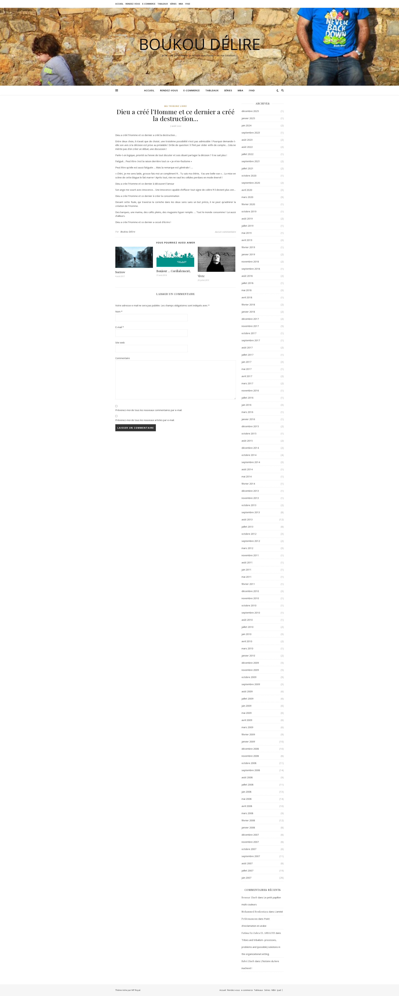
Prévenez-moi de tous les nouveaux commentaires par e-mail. (148, 410)
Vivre (201, 276)
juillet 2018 (247, 283)
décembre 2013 (250, 490)
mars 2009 (247, 727)
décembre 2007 (250, 834)
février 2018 (248, 304)
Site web (120, 342)
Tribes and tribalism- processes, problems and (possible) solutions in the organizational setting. (261, 947)
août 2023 (247, 139)
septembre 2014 (251, 462)
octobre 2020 (249, 175)
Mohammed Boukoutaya (255, 911)
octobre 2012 (249, 533)
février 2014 (248, 483)
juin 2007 (246, 877)
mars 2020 (247, 197)
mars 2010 (247, 648)
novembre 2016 (250, 390)
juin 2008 (246, 791)
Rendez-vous (133, 3)
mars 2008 (247, 813)
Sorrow (120, 272)
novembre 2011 (250, 555)
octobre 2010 (249, 605)
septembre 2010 (251, 612)
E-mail (119, 327)
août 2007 (247, 863)
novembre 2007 (250, 841)
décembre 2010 (250, 591)
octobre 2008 (249, 763)
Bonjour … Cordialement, (173, 271)
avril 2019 (247, 240)
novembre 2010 (250, 598)
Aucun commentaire (225, 231)
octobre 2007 (249, 849)
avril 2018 (247, 297)
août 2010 (247, 619)
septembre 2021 (251, 161)
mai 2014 (247, 476)
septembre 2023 (251, 132)
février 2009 (248, 734)
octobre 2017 (249, 333)
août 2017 (247, 347)
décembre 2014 (250, 447)
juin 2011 (246, 569)
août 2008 (247, 777)
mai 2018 (247, 290)
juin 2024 (246, 125)
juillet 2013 (247, 526)
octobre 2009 (249, 677)
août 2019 (247, 218)
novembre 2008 (250, 755)
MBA (181, 3)
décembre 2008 (250, 748)
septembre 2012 (251, 540)
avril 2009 (247, 720)
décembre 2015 (250, 426)
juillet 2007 (247, 870)
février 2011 (248, 583)
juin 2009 (246, 705)
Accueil (119, 3)
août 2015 (247, 440)
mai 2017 (247, 369)
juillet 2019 (247, 225)
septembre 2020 (251, 182)
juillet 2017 (247, 354)
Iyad (187, 3)
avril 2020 (247, 189)
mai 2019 (247, 232)
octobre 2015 (249, 433)
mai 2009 (247, 712)
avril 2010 (247, 641)
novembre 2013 (250, 497)
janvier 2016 (248, 419)
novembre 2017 (250, 326)
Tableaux (163, 3)
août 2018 (247, 275)
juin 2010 (246, 634)
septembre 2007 (251, 856)
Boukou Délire (199, 44)
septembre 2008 (251, 770)
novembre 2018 (250, 261)
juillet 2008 (247, 784)
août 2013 (247, 519)
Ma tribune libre (175, 106)
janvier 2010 (248, 655)
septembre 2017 (251, 340)
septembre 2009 (251, 684)
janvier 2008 (248, 827)
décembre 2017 (250, 318)
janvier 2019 (248, 254)
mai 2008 (247, 798)
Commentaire (122, 358)
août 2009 (247, 691)
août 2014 (247, 469)
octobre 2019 (249, 211)
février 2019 (248, 247)
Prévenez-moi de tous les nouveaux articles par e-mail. (144, 420)
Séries (173, 3)
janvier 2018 (248, 311)
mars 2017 (247, 383)
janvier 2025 (248, 118)
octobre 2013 (249, 505)
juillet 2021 (247, 168)
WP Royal (135, 990)
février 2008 (248, 820)
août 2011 (247, 562)
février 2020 (248, 204)
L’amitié (279, 911)
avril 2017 (247, 376)
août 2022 (247, 146)
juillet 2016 (247, 397)
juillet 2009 (247, 698)
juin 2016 (246, 404)
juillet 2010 (247, 626)
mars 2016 (247, 412)
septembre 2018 (251, 268)
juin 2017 (246, 361)
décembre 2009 (250, 662)
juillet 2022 (247, 154)
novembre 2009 (250, 669)
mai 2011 (247, 576)
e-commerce (148, 3)
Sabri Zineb (248, 961)
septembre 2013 (251, 512)
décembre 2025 (250, 111)
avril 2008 (247, 806)
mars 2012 (247, 548)
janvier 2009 (248, 741)
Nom (118, 311)
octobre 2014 (249, 454)
